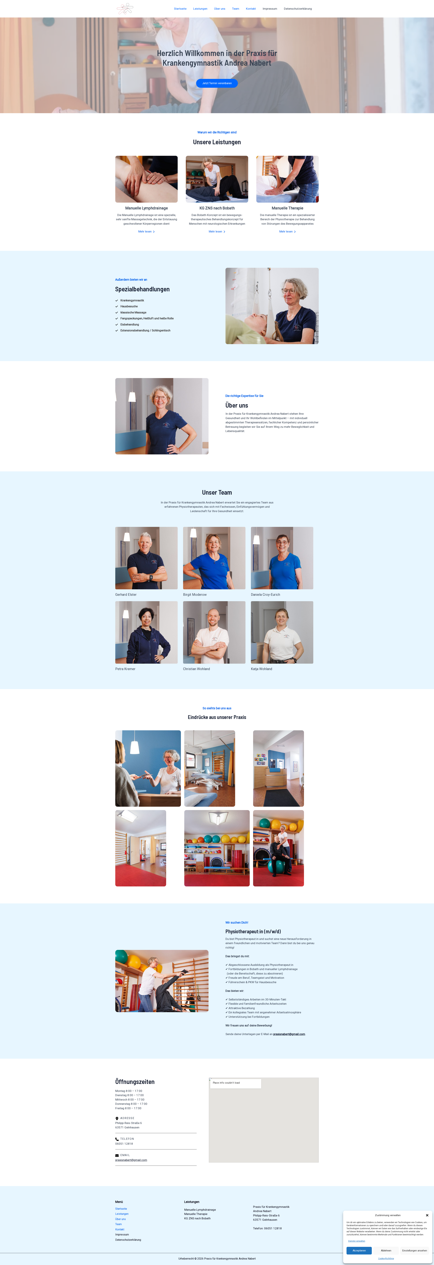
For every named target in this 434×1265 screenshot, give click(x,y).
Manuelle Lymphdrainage (200, 1209)
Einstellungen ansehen (414, 1250)
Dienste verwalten (356, 1241)
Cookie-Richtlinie (386, 1258)
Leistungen (200, 8)
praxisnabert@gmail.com (131, 1160)
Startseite (180, 8)
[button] (427, 1215)
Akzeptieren (359, 1250)
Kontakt (251, 8)
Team (235, 8)
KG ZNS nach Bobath (197, 1218)
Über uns (219, 8)
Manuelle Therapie (195, 1214)
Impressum (270, 8)
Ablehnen (386, 1250)
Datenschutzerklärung (298, 8)
